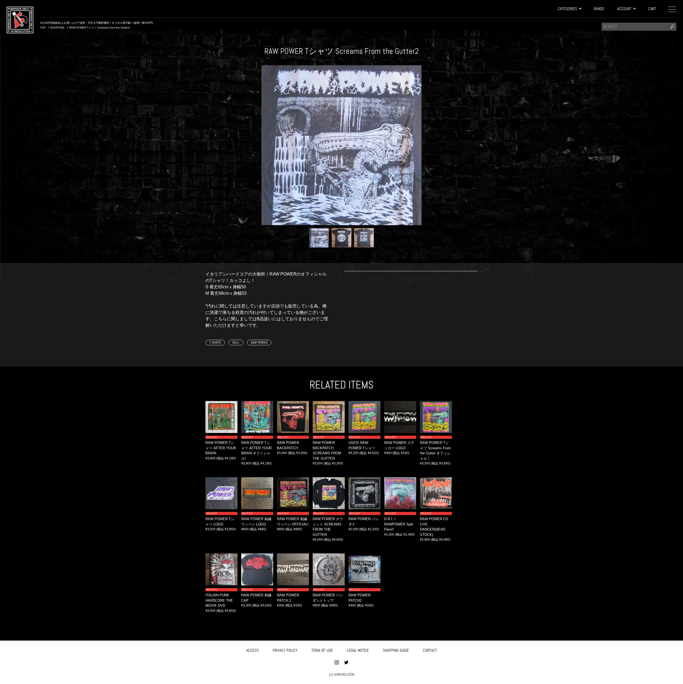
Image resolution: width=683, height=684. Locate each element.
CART (652, 8)
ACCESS (252, 650)
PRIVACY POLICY (285, 650)
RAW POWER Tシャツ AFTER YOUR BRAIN (220, 448)
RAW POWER (259, 342)
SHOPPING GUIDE (396, 650)
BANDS (599, 8)
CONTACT (430, 650)
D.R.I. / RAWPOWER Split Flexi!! (398, 524)
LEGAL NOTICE (358, 650)
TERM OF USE (322, 650)
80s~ (236, 342)
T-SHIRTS (215, 342)
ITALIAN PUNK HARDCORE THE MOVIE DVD (219, 600)
